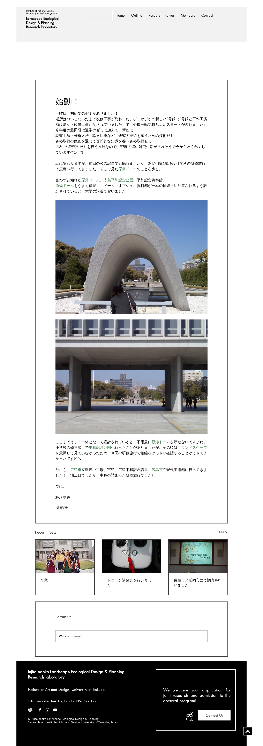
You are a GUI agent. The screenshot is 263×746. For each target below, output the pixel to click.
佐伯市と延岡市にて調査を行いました (198, 582)
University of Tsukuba (88, 689)
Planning (48, 23)
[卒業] (65, 556)
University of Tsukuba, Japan (41, 13)
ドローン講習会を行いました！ (129, 582)
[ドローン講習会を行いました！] (131, 556)
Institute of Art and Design (48, 689)
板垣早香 (62, 507)
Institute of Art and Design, (40, 11)
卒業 (44, 580)
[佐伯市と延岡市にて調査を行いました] (198, 556)
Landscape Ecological (43, 18)
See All (223, 532)
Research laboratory (41, 27)
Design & (33, 23)
